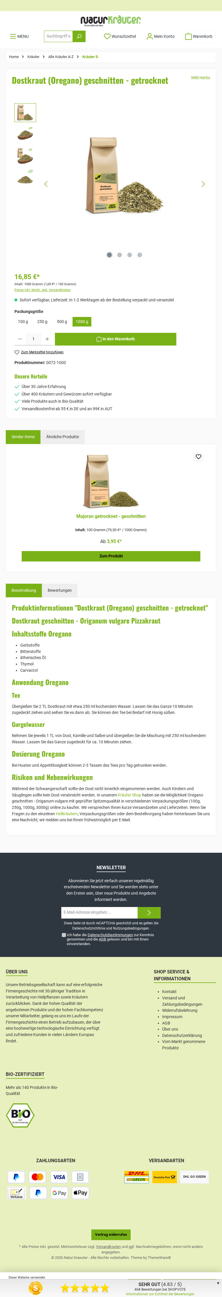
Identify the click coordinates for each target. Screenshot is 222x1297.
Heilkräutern (67, 813)
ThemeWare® (159, 1257)
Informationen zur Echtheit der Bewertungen (160, 1294)
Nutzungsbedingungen (131, 928)
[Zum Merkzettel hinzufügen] (198, 457)
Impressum (172, 1016)
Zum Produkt (111, 556)
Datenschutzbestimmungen (110, 935)
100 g (23, 321)
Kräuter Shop (129, 795)
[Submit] (149, 913)
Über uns (170, 1029)
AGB (102, 939)
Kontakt (169, 991)
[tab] (24, 591)
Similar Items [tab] (23, 436)
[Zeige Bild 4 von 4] (140, 255)
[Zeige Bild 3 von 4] (129, 255)
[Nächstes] (203, 184)
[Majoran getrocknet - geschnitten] (111, 480)
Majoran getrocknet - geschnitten (111, 516)
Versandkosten (108, 1246)
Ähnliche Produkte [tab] (62, 436)
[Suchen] (79, 36)
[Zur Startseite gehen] (111, 21)
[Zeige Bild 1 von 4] (109, 255)
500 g (62, 321)
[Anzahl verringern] (20, 339)
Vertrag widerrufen (111, 1234)
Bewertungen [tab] (60, 590)
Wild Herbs (200, 77)
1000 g (82, 321)
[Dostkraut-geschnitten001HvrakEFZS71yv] (125, 175)
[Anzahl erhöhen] (47, 339)
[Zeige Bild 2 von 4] (119, 255)
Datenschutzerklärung (182, 1035)
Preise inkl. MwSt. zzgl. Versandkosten (42, 290)
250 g (42, 321)
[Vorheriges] (46, 184)
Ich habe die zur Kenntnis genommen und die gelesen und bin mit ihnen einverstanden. (110, 939)
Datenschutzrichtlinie (88, 928)
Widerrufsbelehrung (179, 1010)
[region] (111, 184)
